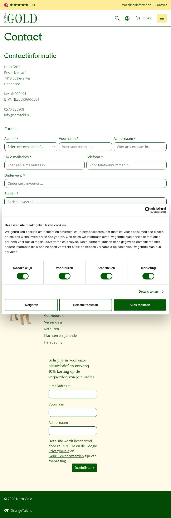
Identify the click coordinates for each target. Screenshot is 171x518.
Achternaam (125, 138)
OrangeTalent (21, 510)
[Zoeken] (117, 18)
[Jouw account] (127, 18)
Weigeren (31, 305)
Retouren (51, 329)
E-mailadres (59, 386)
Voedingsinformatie (136, 5)
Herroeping (53, 342)
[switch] (64, 276)
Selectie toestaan (85, 305)
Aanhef (11, 138)
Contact (161, 5)
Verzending (53, 322)
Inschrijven (83, 468)
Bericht (11, 193)
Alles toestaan (140, 305)
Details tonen (148, 291)
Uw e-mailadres (17, 157)
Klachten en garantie (60, 335)
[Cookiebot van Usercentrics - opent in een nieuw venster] (148, 210)
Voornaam (68, 138)
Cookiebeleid (54, 315)
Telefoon (94, 157)
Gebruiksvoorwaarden (66, 456)
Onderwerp (14, 175)
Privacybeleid (59, 451)
